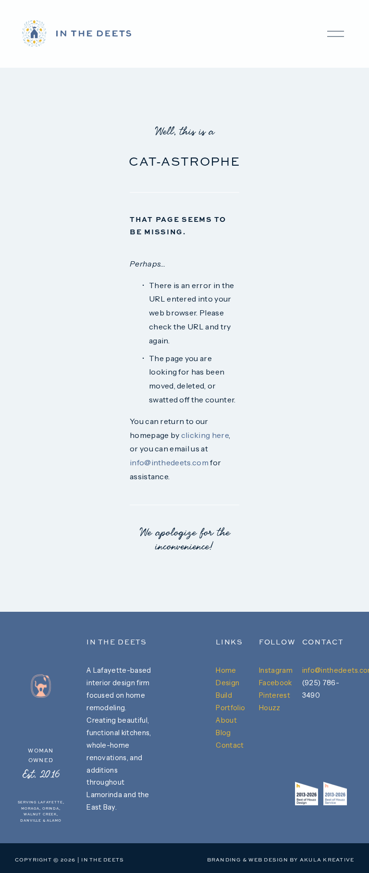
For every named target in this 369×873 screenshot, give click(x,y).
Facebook (275, 683)
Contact (230, 745)
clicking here (205, 435)
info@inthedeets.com (169, 462)
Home (226, 670)
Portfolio (230, 707)
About (226, 720)
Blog (223, 732)
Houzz (270, 707)
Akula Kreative (327, 860)
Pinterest (274, 695)
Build (224, 695)
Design (227, 683)
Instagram (276, 670)
